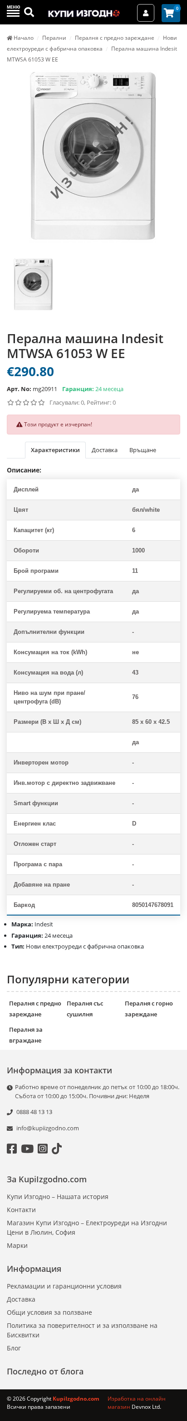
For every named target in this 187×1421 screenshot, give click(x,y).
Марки (17, 1245)
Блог (14, 1348)
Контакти (21, 1209)
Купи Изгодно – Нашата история (57, 1196)
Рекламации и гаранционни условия (64, 1286)
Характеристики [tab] (55, 450)
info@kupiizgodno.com (47, 1128)
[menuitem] (33, 290)
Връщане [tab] (142, 450)
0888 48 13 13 (33, 1112)
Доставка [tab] (105, 450)
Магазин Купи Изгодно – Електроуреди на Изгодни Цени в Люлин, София (87, 1227)
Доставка (21, 1299)
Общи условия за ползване (49, 1312)
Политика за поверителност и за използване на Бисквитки (82, 1330)
